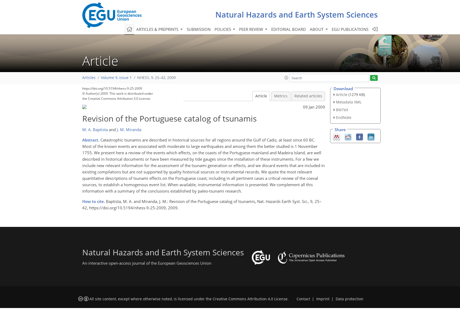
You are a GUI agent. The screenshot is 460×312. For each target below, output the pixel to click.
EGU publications (350, 29)
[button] (286, 77)
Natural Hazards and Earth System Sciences (296, 14)
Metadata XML (349, 102)
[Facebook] (359, 136)
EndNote (343, 117)
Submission (199, 29)
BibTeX (342, 109)
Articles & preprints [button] (157, 29)
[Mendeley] (336, 136)
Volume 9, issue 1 (116, 77)
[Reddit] (348, 136)
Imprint (323, 299)
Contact (303, 299)
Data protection (349, 299)
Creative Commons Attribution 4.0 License (250, 299)
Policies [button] (223, 29)
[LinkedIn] (371, 136)
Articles (89, 77)
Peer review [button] (251, 29)
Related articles (308, 96)
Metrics (281, 96)
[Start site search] (374, 78)
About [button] (317, 29)
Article (261, 96)
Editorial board (288, 29)
